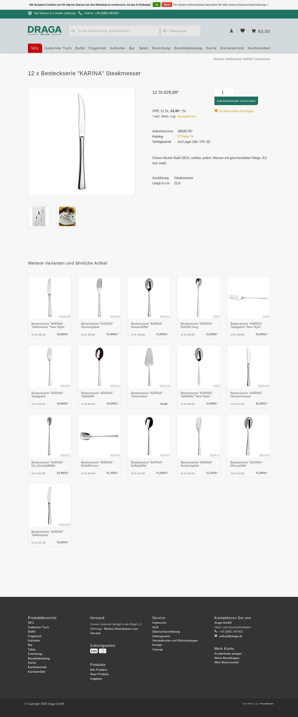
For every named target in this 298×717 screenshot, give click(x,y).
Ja (156, 4)
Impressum (159, 622)
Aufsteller (117, 48)
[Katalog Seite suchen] (164, 31)
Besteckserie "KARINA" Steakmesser (248, 59)
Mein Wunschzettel (226, 662)
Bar (132, 48)
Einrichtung (161, 48)
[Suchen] (73, 31)
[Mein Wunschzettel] (242, 31)
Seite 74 (187, 136)
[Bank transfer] (94, 651)
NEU (35, 48)
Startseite (218, 59)
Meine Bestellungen (226, 658)
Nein (167, 4)
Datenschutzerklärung (166, 631)
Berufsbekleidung (188, 48)
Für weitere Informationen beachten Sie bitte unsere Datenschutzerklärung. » (221, 4)
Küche (211, 48)
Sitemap (157, 649)
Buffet (80, 48)
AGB (155, 627)
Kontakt (157, 645)
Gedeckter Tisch (58, 48)
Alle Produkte (98, 669)
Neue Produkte (99, 674)
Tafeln (143, 48)
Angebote (96, 678)
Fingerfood (97, 48)
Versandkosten (186, 116)
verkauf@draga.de (230, 636)
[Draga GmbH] (46, 22)
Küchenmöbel (259, 48)
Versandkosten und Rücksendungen (175, 640)
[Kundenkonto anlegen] (231, 31)
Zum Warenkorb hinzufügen (236, 101)
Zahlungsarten (161, 636)
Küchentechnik (232, 48)
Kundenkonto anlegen (228, 653)
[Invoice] (102, 651)
